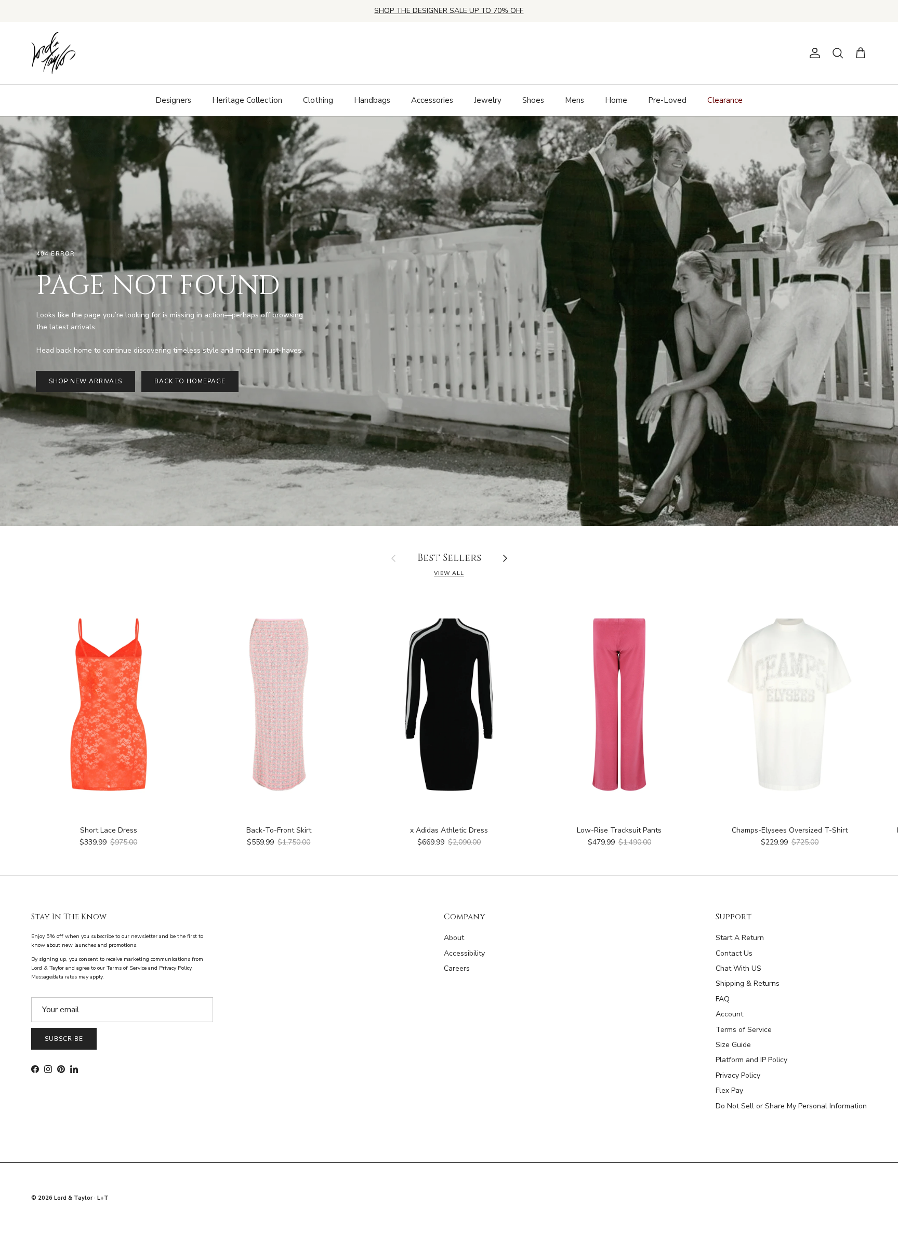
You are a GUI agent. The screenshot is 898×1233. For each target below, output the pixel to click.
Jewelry (487, 100)
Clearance (725, 100)
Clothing (318, 100)
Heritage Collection (247, 100)
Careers (457, 968)
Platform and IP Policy (751, 1060)
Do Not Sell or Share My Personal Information (791, 1106)
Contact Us (734, 953)
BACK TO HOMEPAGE (189, 381)
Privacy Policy (738, 1075)
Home (616, 100)
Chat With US (738, 968)
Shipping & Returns (748, 983)
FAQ (723, 999)
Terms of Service (744, 1030)
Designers (173, 100)
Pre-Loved (667, 100)
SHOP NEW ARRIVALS (85, 381)
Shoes (533, 100)
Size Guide (733, 1045)
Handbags (372, 100)
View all (449, 573)
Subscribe (64, 1039)
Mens (574, 100)
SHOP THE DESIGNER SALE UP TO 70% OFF (448, 11)
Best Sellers (449, 559)
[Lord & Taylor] (53, 53)
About (454, 938)
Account (729, 1014)
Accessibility (464, 953)
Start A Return (740, 938)
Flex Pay (729, 1090)
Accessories (432, 100)
